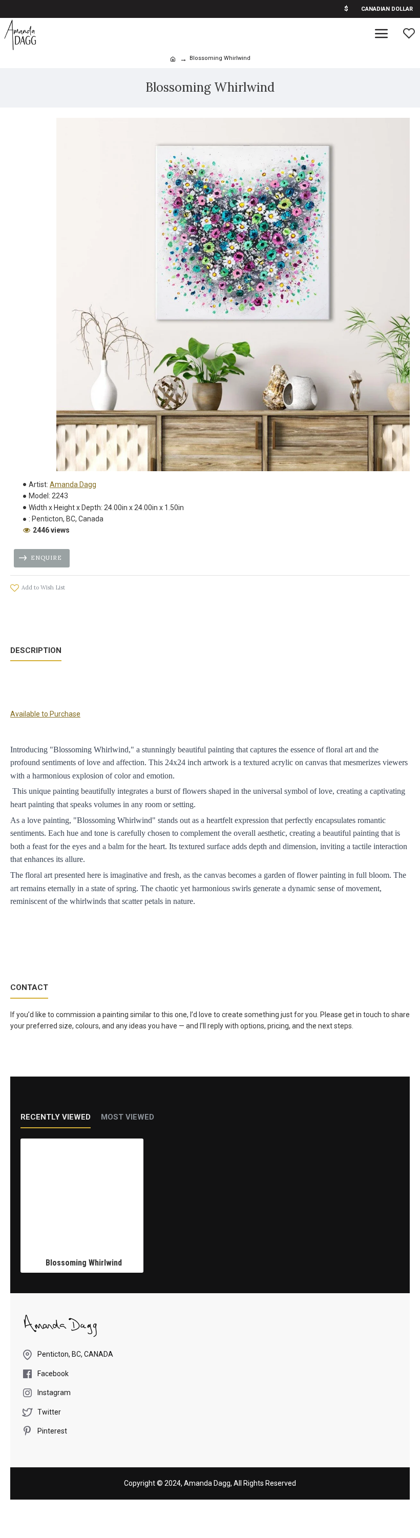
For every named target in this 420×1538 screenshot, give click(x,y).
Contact (29, 987)
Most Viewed (127, 1117)
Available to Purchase (45, 714)
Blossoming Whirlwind (84, 1263)
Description (35, 650)
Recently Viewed (55, 1117)
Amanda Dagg (73, 484)
